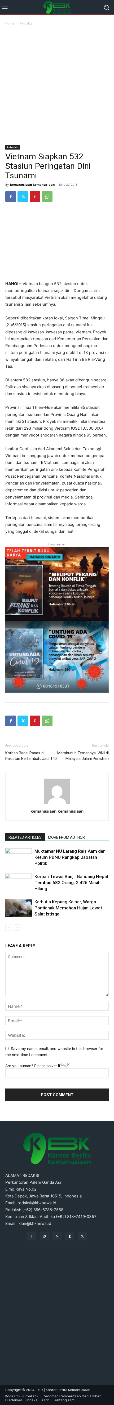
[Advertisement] (57, 85)
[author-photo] (57, 804)
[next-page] (17, 927)
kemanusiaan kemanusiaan (32, 184)
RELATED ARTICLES (25, 837)
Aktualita (26, 23)
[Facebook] (10, 196)
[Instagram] (44, 1236)
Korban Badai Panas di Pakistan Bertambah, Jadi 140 (31, 756)
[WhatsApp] (47, 196)
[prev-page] (8, 927)
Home (10, 23)
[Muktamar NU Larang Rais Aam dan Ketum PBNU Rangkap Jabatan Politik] (18, 857)
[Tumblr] (69, 1236)
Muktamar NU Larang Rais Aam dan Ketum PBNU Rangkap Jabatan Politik (70, 857)
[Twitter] (22, 196)
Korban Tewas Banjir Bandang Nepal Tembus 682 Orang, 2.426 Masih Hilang (71, 882)
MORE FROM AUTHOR (66, 837)
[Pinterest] (35, 196)
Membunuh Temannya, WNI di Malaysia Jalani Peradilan (83, 756)
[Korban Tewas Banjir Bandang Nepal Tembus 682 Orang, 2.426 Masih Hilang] (18, 883)
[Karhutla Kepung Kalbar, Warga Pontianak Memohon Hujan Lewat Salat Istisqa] (18, 908)
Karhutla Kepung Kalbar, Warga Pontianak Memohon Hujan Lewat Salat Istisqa (68, 908)
